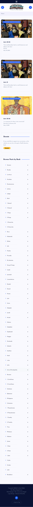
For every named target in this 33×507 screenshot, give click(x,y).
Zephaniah (17, 332)
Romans (17, 374)
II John (8, 460)
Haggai (17, 336)
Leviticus (17, 174)
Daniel (17, 289)
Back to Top (17, 502)
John (17, 365)
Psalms (17, 251)
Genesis (17, 165)
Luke (17, 360)
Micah (17, 317)
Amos (17, 303)
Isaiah (17, 270)
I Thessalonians (17, 408)
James (17, 441)
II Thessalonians (17, 413)
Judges (17, 194)
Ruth (17, 198)
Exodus (17, 170)
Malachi (17, 346)
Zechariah (17, 341)
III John (9, 465)
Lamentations (17, 279)
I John (17, 455)
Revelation (17, 474)
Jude (8, 469)
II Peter (17, 451)
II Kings (17, 217)
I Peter (17, 446)
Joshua (17, 189)
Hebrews (17, 436)
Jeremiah (17, 274)
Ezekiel (17, 284)
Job (17, 246)
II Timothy (17, 422)
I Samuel (17, 203)
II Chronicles (10, 227)
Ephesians (17, 393)
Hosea (17, 293)
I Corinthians (17, 379)
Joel (17, 298)
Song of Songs (17, 265)
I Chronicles (10, 222)
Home (2, 13)
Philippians (17, 398)
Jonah (17, 312)
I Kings (17, 213)
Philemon (17, 432)
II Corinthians (17, 384)
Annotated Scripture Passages (12, 62)
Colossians (17, 403)
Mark (17, 355)
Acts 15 (5, 82)
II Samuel (17, 208)
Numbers (17, 179)
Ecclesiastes (17, 260)
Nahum (9, 322)
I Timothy (17, 417)
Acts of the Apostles (17, 370)
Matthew (17, 351)
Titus (17, 427)
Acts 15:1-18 (6, 42)
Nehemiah (17, 236)
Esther (17, 241)
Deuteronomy (17, 184)
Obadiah (9, 308)
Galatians (17, 389)
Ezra (17, 232)
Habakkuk (17, 327)
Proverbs (17, 255)
